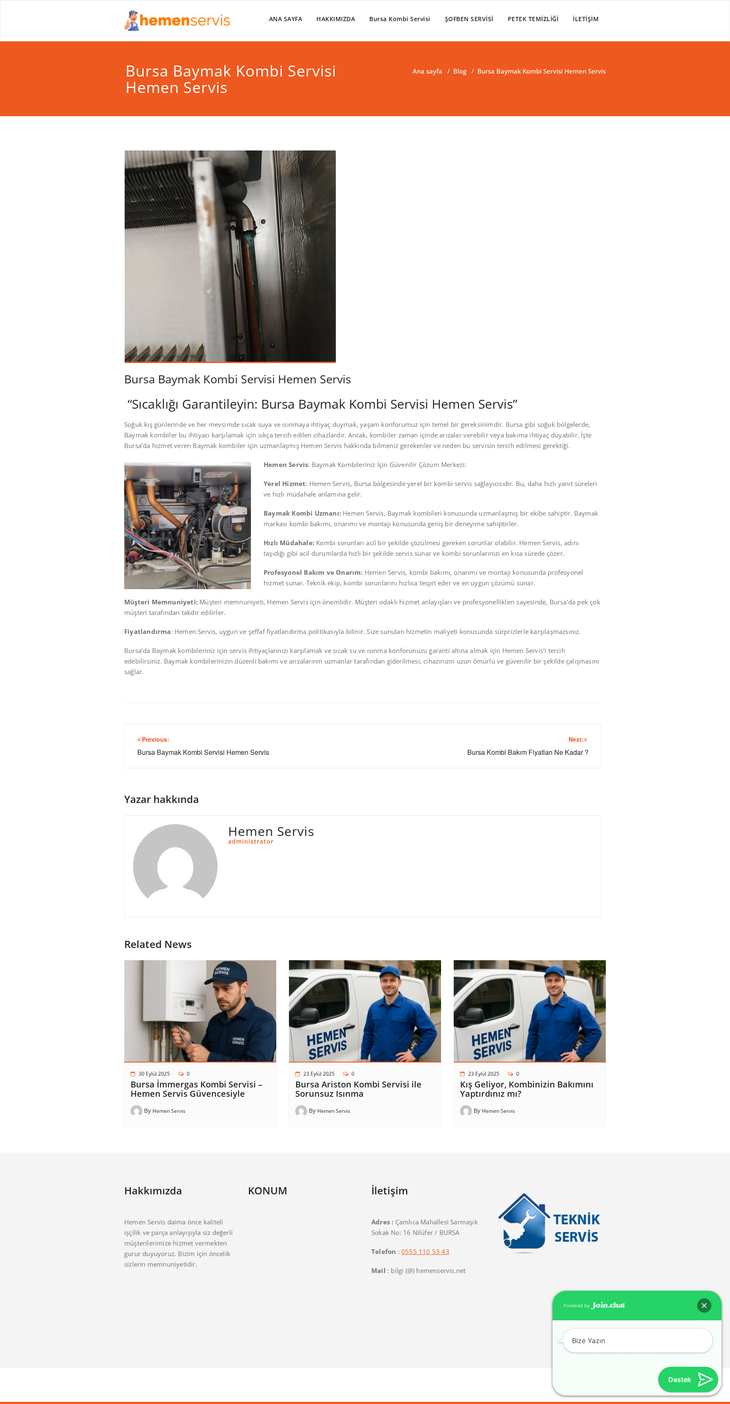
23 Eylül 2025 (319, 1073)
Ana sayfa (427, 71)
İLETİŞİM (586, 19)
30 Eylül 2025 (154, 1073)
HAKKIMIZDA (335, 19)
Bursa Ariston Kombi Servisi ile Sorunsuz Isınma (358, 1089)
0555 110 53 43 (425, 1251)
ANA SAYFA (285, 19)
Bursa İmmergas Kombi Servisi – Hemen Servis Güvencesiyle (196, 1089)
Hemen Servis (169, 1110)
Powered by (577, 1305)
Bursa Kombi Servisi (399, 19)
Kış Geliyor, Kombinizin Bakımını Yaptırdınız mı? (527, 1089)
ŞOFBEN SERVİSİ (469, 19)
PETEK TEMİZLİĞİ (533, 19)
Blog (459, 71)
